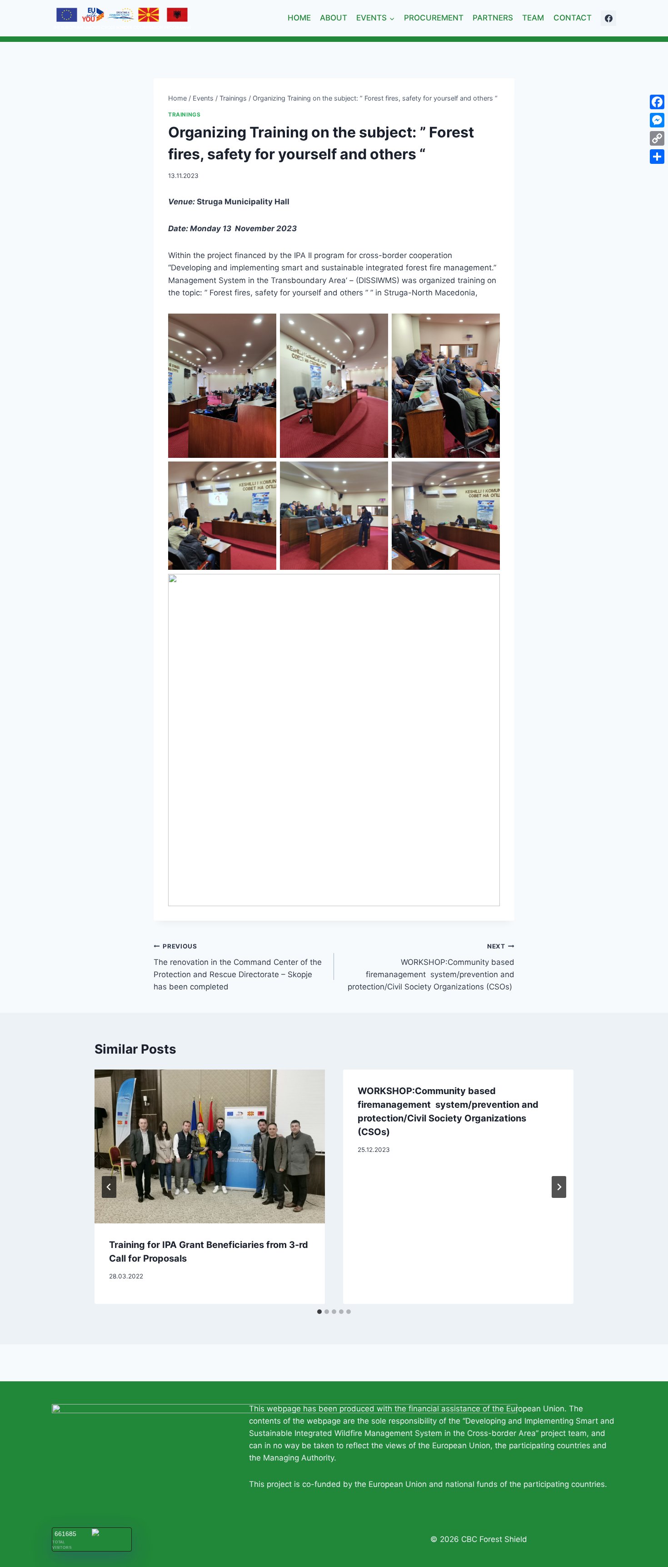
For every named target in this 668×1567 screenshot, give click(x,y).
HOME (299, 17)
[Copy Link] (657, 138)
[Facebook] (608, 18)
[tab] (319, 1311)
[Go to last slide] (109, 1187)
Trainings (184, 114)
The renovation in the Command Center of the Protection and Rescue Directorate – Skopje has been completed (238, 967)
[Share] (657, 156)
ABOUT (333, 17)
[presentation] (210, 1146)
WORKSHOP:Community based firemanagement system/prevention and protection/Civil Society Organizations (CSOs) (431, 967)
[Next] (559, 1187)
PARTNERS (493, 17)
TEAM (533, 17)
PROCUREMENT (434, 17)
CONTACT (572, 17)
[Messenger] (657, 120)
